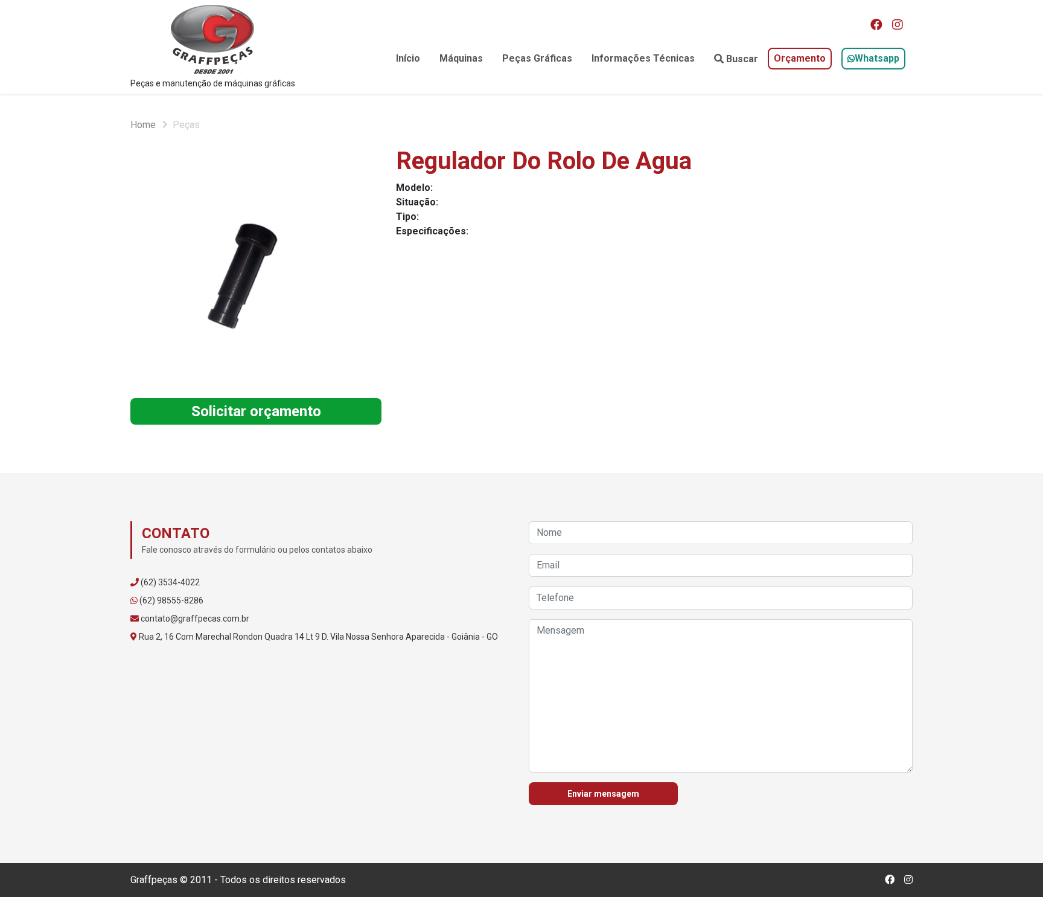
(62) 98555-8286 (171, 600)
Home (143, 124)
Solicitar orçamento (256, 411)
